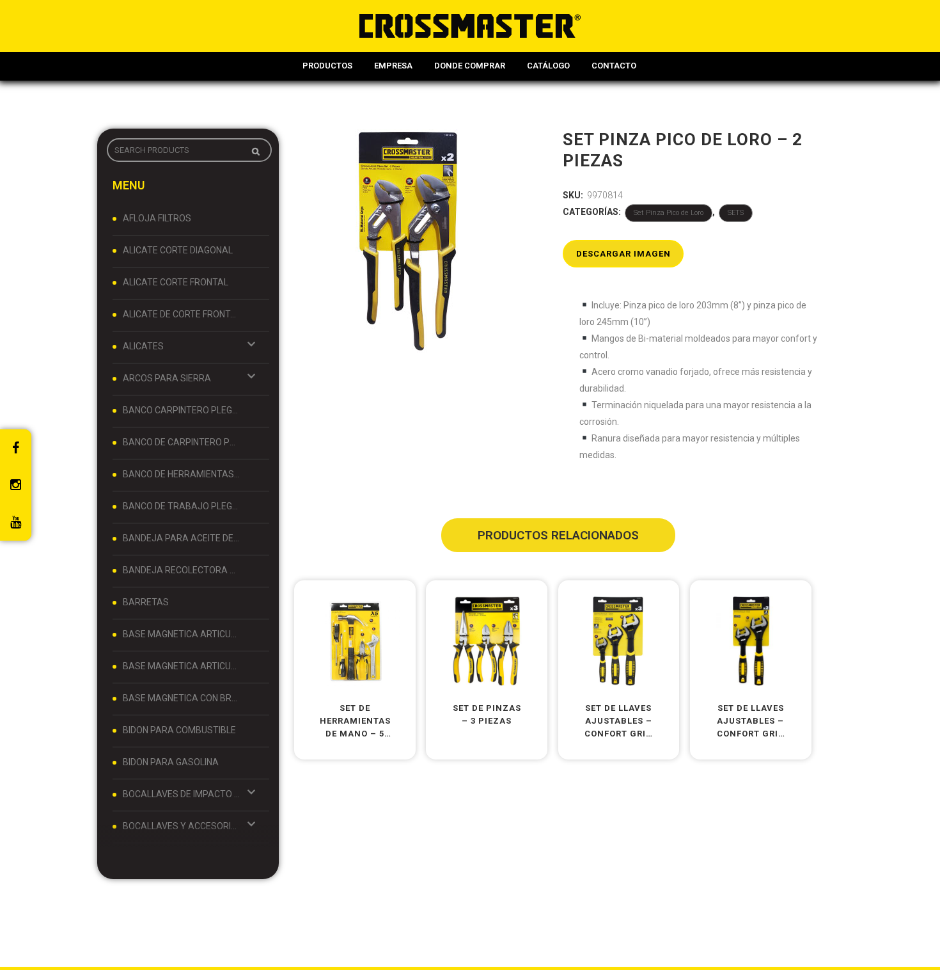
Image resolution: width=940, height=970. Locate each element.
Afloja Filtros (157, 218)
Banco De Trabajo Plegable (181, 506)
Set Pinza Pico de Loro (668, 213)
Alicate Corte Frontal (175, 282)
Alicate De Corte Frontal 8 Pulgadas (181, 314)
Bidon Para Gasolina (171, 762)
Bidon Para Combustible (179, 730)
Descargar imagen (623, 253)
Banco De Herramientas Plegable (181, 474)
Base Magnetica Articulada (181, 634)
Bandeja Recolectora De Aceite (181, 570)
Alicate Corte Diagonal (178, 250)
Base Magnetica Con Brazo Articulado (181, 698)
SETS (736, 213)
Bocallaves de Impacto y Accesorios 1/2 (181, 794)
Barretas (146, 602)
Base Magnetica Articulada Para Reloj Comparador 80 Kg (181, 666)
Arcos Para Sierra (167, 378)
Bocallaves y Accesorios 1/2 (181, 826)
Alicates (143, 346)
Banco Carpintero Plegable (181, 410)
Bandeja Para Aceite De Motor (181, 538)
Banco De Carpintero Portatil (181, 442)
